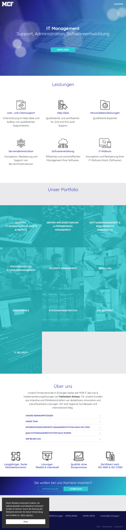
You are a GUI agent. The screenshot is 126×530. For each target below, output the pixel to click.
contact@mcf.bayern (109, 516)
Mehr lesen (63, 49)
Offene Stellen (50, 489)
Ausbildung (76, 489)
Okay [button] (26, 522)
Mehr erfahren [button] (27, 515)
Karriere (118, 4)
